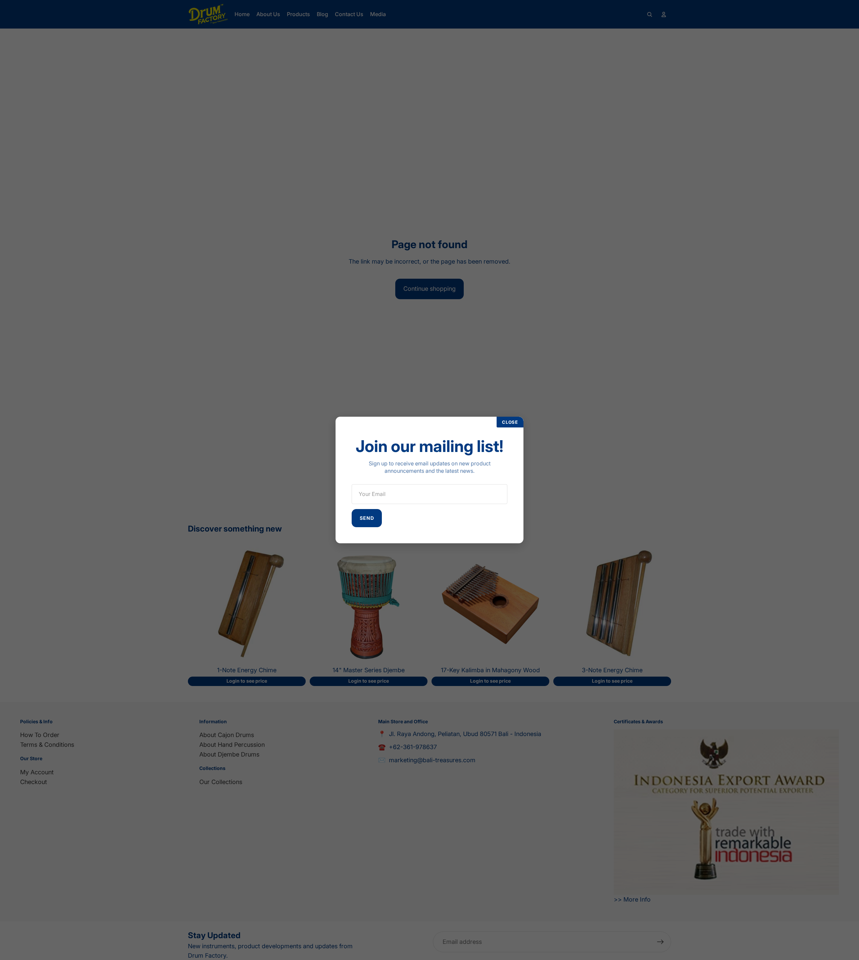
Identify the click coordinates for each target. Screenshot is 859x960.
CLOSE (510, 422)
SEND (367, 518)
